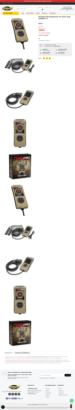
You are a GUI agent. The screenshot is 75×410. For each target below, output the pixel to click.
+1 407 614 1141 (10, 3)
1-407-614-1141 (67, 8)
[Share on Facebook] (44, 58)
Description (8, 352)
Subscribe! (68, 375)
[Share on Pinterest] (50, 58)
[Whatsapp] (15, 394)
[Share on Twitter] (47, 58)
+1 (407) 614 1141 (32, 388)
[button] (71, 400)
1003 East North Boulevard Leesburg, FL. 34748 (13, 391)
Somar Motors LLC (36, 404)
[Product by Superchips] (46, 35)
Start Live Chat (57, 46)
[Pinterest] (19, 394)
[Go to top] (71, 406)
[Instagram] (12, 394)
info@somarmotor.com (32, 393)
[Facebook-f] (9, 394)
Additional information (22, 352)
